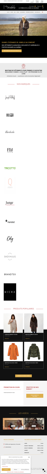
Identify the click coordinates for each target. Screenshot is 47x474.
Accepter (6, 469)
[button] (29, 457)
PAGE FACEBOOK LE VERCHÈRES (35, 396)
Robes (18, 12)
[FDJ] (10, 150)
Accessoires (22, 12)
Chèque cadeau (37, 1)
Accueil (27, 1)
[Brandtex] (10, 274)
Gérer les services (5, 466)
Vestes (12, 12)
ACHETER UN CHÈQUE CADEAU (23, 375)
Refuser (15, 469)
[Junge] (10, 203)
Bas (15, 12)
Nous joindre (42, 1)
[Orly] (10, 239)
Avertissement (33, 469)
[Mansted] (10, 221)
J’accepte (13, 426)
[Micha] (10, 292)
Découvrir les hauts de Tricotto (12, 50)
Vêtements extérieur (30, 12)
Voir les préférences (25, 469)
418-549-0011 (8, 447)
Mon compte (31, 6)
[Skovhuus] (10, 256)
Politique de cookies (13, 423)
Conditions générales (39, 469)
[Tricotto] (10, 168)
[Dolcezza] (10, 115)
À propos (32, 1)
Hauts (8, 12)
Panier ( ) (39, 6)
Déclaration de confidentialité (38, 468)
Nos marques (37, 12)
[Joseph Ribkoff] (10, 97)
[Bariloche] (10, 132)
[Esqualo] (10, 185)
